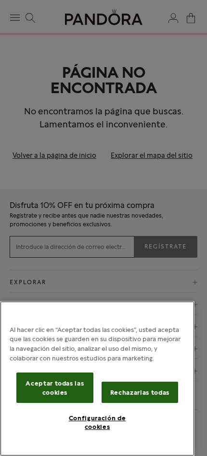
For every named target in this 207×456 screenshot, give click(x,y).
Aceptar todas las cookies (55, 387)
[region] (97, 378)
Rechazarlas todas (139, 392)
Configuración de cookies (97, 422)
